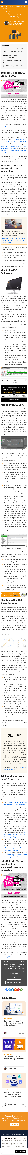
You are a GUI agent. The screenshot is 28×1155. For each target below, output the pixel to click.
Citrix (7, 146)
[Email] (21, 989)
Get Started (14, 1124)
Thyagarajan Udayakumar (16, 21)
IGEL (2, 146)
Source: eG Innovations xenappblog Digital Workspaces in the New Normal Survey (13, 240)
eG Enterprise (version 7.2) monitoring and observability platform (14, 142)
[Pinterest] (18, 989)
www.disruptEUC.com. (8, 957)
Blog (6, 6)
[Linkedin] (12, 989)
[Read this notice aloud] (25, 1138)
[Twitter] (9, 989)
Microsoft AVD (15, 146)
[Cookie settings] (3, 1151)
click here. (4, 126)
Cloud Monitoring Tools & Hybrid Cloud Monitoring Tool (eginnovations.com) (15, 835)
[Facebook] (6, 989)
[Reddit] (15, 989)
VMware (13, 148)
